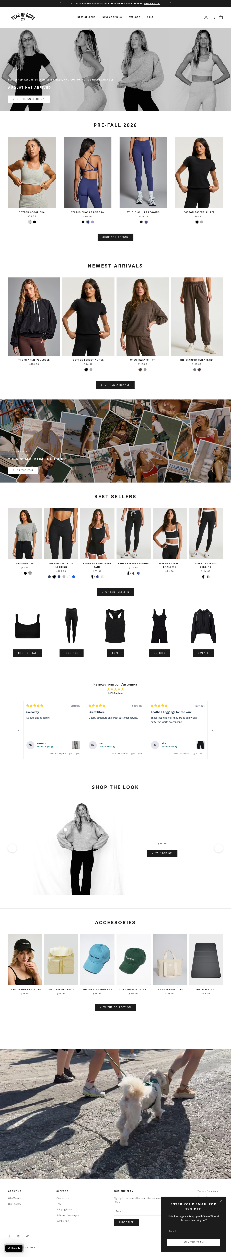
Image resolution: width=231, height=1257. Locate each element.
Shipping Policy (64, 1209)
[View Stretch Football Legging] (201, 745)
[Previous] (18, 730)
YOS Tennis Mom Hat (133, 989)
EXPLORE (134, 17)
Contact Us (62, 1198)
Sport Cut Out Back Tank (97, 565)
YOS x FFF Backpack (61, 989)
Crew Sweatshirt (142, 360)
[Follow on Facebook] (9, 1236)
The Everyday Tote (169, 989)
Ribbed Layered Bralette (170, 565)
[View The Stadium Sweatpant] (76, 745)
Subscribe (126, 1222)
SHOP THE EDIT (23, 470)
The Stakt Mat (206, 989)
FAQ (58, 1204)
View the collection (115, 1007)
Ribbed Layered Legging (206, 565)
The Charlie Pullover (34, 360)
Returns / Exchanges (67, 1215)
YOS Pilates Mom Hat (97, 989)
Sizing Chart (62, 1220)
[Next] (213, 730)
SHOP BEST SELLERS (115, 592)
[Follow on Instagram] (18, 1236)
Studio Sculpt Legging (143, 212)
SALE (150, 17)
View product (162, 853)
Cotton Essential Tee (199, 212)
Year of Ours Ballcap (25, 989)
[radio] (29, 222)
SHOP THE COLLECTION (29, 99)
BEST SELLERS (86, 17)
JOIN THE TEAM (193, 1242)
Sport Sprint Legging (133, 564)
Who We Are (14, 1198)
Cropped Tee (25, 564)
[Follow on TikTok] (27, 1236)
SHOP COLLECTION (115, 237)
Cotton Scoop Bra (32, 212)
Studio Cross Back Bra (87, 212)
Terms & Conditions (208, 1191)
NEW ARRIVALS (112, 17)
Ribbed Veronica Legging (61, 565)
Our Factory (14, 1204)
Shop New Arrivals (115, 385)
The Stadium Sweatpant (197, 360)
